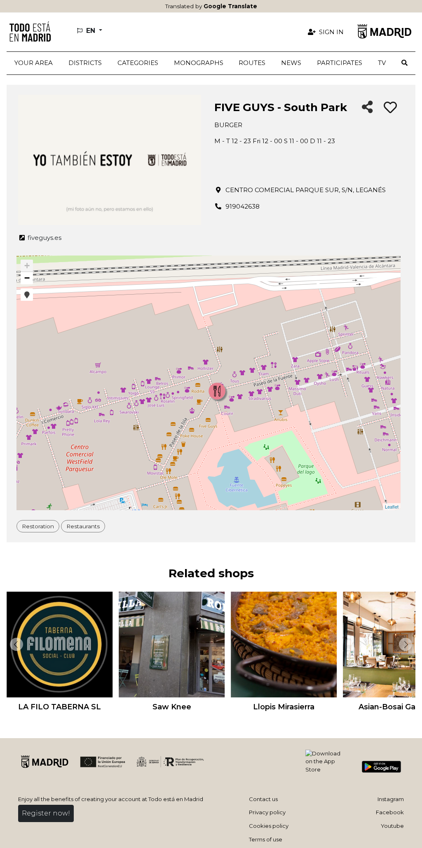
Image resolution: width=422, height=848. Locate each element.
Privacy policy (267, 812)
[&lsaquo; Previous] (15, 644)
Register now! (46, 813)
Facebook (390, 812)
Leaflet (392, 506)
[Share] (367, 107)
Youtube (392, 825)
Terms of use (265, 839)
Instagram (390, 799)
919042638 (242, 206)
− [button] (27, 278)
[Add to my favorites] (390, 108)
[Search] (404, 63)
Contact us (263, 799)
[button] (85, 63)
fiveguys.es (43, 238)
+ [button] (27, 265)
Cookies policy (268, 825)
